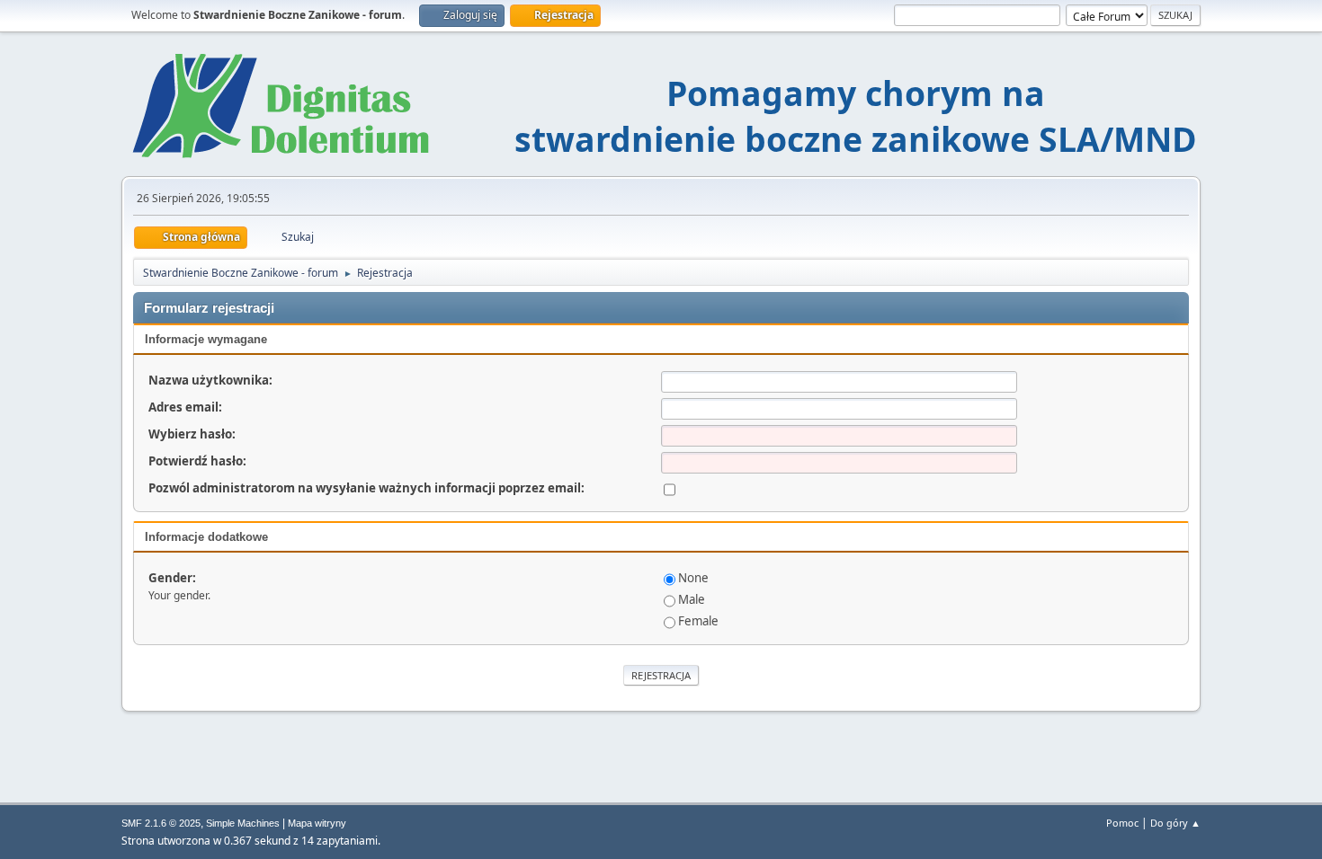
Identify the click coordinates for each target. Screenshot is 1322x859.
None (693, 578)
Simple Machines (243, 823)
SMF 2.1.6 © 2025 (161, 823)
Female (698, 621)
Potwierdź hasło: (197, 461)
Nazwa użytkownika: (210, 380)
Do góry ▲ (1175, 822)
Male (691, 599)
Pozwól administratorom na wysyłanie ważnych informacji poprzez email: (366, 488)
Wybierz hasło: (192, 434)
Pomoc (1122, 822)
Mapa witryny (317, 823)
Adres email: (185, 407)
